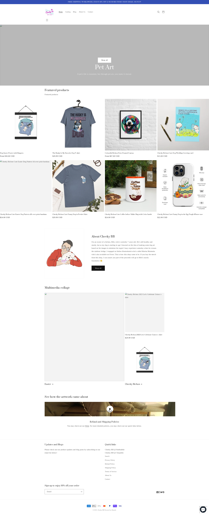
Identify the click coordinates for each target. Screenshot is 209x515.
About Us (108, 475)
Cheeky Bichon (132, 384)
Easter (48, 384)
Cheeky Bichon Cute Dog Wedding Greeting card (175, 153)
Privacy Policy (110, 460)
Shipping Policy (110, 468)
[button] (47, 20)
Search (107, 456)
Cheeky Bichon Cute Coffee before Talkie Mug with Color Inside (128, 214)
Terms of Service (111, 471)
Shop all (104, 60)
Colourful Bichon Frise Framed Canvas (119, 153)
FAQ (87, 426)
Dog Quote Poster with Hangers (11, 153)
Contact (107, 479)
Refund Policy (110, 464)
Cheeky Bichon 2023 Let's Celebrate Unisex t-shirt (143, 335)
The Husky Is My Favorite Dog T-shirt (66, 153)
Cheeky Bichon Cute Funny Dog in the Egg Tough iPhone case (180, 214)
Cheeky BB (101, 510)
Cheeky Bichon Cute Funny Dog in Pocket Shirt (69, 214)
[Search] (158, 12)
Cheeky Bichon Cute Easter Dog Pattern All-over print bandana (23, 214)
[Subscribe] (81, 491)
